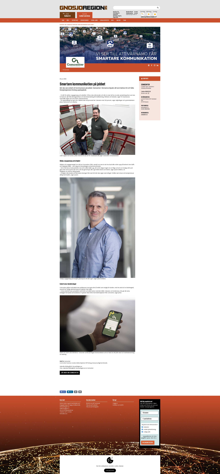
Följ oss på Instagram (92, 407)
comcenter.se (144, 114)
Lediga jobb (94, 20)
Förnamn (145, 413)
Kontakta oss (63, 413)
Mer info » (154, 438)
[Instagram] (154, 65)
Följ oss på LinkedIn (92, 405)
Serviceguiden (85, 20)
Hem (63, 20)
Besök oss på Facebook (93, 403)
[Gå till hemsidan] (149, 65)
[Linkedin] (157, 65)
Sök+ (68, 20)
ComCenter (69, 24)
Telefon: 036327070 (146, 91)
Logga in (115, 403)
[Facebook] (152, 65)
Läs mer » (121, 466)
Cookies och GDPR (118, 405)
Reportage (75, 20)
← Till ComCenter (65, 69)
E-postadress (147, 419)
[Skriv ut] (75, 392)
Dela (63, 392)
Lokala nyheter (104, 20)
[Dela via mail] (80, 392)
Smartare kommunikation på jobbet (86, 24)
